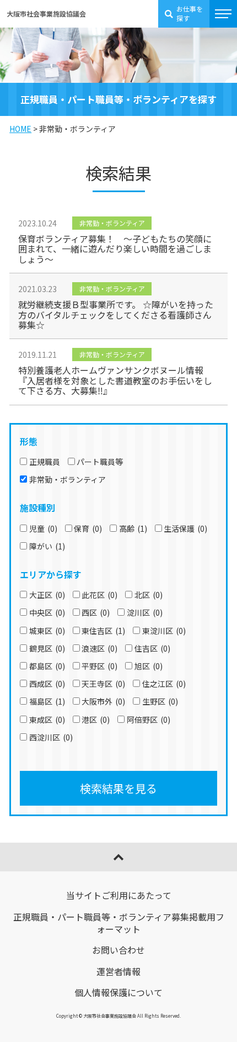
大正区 (47, 594)
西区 (96, 612)
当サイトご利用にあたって (118, 895)
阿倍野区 (148, 719)
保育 (88, 528)
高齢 (133, 528)
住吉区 (152, 648)
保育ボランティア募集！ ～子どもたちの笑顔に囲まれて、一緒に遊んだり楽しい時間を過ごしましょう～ (115, 249)
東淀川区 (164, 630)
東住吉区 (103, 630)
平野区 (99, 665)
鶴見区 (47, 648)
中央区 (47, 612)
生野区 (160, 701)
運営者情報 (118, 971)
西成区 (47, 683)
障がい (47, 546)
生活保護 (185, 528)
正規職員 (44, 461)
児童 (43, 528)
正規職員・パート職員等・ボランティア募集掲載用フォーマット (118, 922)
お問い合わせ (118, 949)
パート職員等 (100, 461)
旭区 (148, 665)
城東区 (47, 630)
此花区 (99, 594)
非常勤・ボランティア (67, 479)
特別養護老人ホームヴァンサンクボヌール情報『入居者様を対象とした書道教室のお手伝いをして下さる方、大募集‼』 (115, 380)
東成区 (47, 719)
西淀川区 (51, 737)
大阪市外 (103, 701)
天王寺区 (103, 683)
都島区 (47, 665)
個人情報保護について (118, 992)
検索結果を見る (118, 788)
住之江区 (164, 683)
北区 (148, 594)
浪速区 (99, 648)
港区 (96, 719)
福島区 (47, 701)
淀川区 (145, 612)
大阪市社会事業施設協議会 (46, 13)
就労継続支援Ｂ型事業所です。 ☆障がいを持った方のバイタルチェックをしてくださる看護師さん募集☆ (115, 314)
